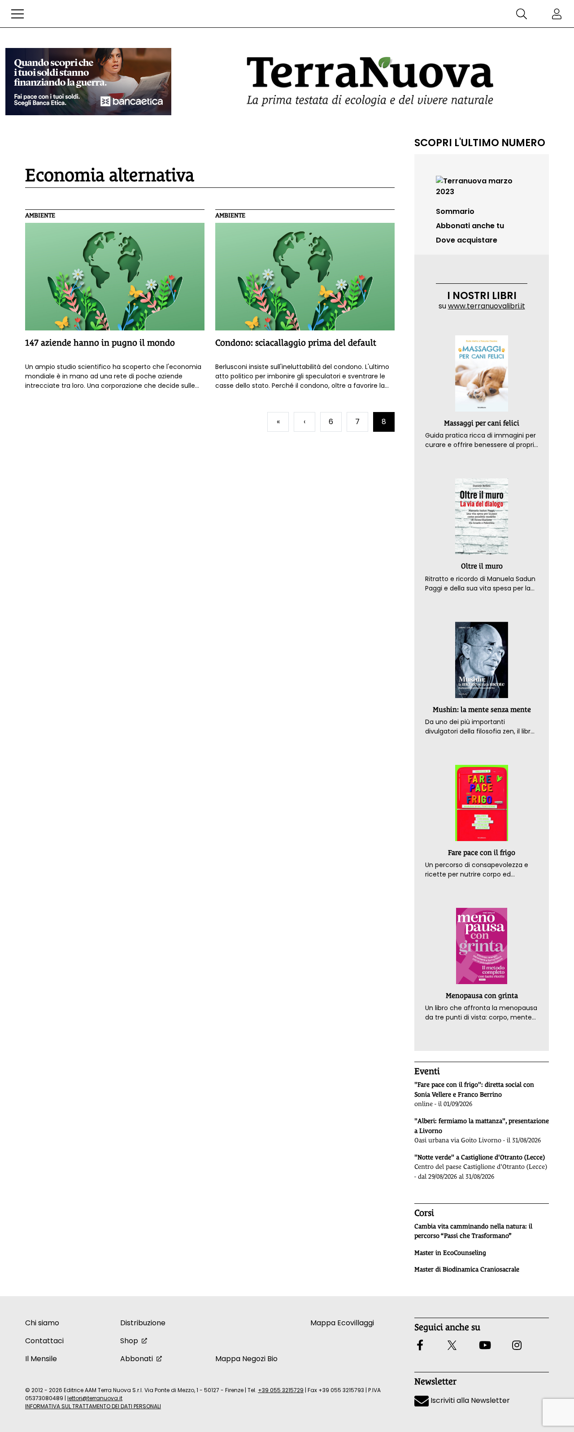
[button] (17, 13)
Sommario (455, 211)
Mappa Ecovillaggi (342, 1323)
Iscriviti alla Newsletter (469, 1400)
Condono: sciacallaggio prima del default (295, 342)
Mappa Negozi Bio (246, 1359)
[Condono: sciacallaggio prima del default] (305, 276)
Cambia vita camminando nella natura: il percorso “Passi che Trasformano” (473, 1231)
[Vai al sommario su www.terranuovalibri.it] (481, 186)
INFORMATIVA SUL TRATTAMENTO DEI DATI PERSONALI (93, 1406)
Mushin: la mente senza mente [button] (482, 709)
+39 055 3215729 (281, 1390)
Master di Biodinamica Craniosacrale (466, 1269)
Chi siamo (42, 1323)
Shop (129, 1341)
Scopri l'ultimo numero (479, 142)
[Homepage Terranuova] (370, 81)
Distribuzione (142, 1323)
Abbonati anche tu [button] (470, 226)
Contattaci (44, 1341)
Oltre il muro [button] (482, 566)
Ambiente (40, 215)
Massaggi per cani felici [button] (481, 423)
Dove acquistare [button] (466, 240)
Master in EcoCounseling (450, 1252)
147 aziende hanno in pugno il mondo (100, 342)
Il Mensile (41, 1359)
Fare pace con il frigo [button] (481, 852)
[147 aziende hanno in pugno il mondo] (114, 276)
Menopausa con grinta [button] (482, 995)
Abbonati (136, 1359)
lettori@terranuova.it (94, 1398)
